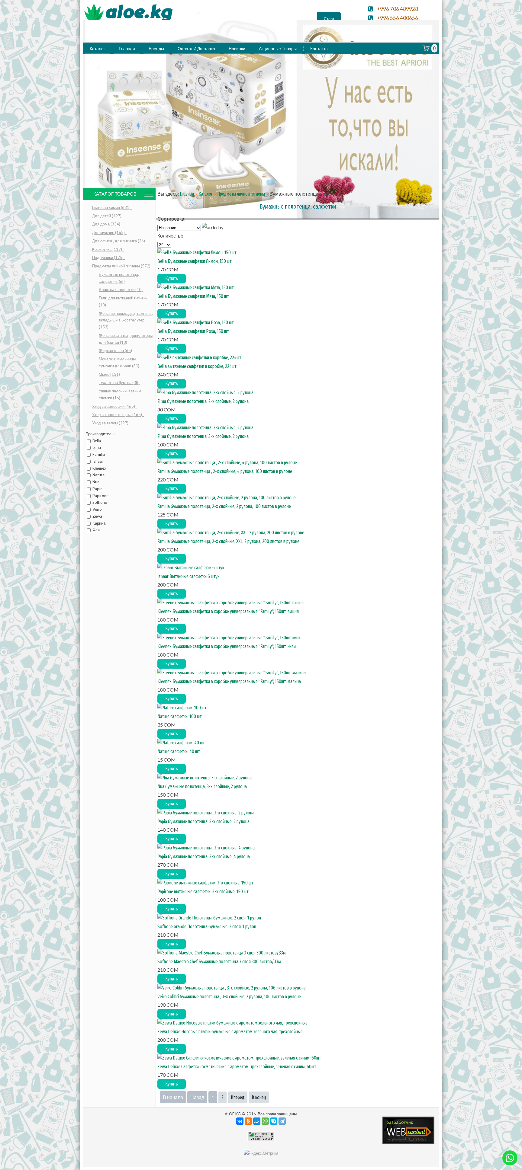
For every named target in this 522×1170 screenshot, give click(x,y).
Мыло (109, 374)
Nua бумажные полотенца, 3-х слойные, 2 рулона (202, 786)
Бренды (156, 48)
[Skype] (273, 1121)
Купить (171, 278)
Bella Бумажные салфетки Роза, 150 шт (193, 331)
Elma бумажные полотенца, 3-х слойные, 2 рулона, (203, 436)
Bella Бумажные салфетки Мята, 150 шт (193, 296)
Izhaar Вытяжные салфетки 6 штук (188, 576)
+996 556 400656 (397, 18)
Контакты (319, 48)
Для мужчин (109, 232)
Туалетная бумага (119, 382)
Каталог (97, 48)
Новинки (237, 48)
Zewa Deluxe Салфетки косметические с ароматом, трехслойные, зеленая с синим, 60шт (236, 1066)
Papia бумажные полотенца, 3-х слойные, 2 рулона (203, 821)
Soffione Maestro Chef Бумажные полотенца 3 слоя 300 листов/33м (219, 961)
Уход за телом (110, 422)
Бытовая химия (111, 207)
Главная (127, 48)
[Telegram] (282, 1121)
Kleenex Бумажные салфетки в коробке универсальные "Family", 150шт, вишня (228, 611)
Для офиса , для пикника (119, 240)
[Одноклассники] (248, 1121)
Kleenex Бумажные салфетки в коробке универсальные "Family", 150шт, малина (229, 681)
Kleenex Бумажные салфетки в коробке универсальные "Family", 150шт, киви (226, 646)
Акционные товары (278, 48)
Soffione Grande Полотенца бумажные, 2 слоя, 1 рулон (206, 926)
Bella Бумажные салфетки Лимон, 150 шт (194, 261)
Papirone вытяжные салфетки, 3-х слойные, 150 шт (202, 891)
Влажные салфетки (121, 289)
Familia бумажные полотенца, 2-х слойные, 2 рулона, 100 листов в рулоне (224, 506)
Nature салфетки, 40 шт (178, 751)
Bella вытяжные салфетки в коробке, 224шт (196, 366)
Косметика (107, 249)
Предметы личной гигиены (121, 266)
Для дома (106, 224)
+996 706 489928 (397, 9)
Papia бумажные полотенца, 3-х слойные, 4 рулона (203, 856)
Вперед (237, 1097)
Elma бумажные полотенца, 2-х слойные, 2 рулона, (203, 401)
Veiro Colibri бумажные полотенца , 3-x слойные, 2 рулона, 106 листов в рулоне (229, 996)
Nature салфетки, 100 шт (179, 716)
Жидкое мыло (115, 350)
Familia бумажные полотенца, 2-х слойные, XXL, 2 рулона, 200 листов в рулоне (228, 541)
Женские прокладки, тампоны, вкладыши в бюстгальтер (126, 320)
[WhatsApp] (265, 1121)
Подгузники (108, 257)
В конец (259, 1097)
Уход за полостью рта (117, 414)
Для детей (107, 215)
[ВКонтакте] (239, 1121)
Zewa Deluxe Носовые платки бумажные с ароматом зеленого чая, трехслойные (230, 1031)
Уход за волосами (114, 406)
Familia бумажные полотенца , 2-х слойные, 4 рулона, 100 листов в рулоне (224, 471)
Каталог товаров (115, 194)
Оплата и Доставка (196, 48)
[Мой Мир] (256, 1121)
